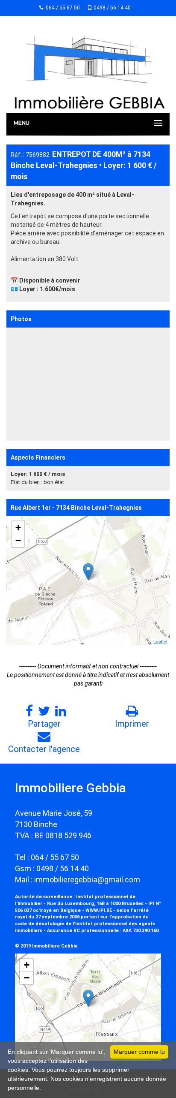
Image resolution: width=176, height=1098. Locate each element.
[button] (162, 335)
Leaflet (160, 641)
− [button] (18, 540)
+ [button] (18, 527)
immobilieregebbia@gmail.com (87, 879)
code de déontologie (39, 924)
